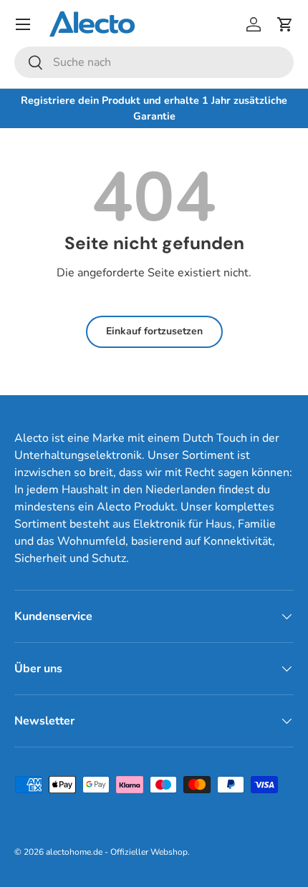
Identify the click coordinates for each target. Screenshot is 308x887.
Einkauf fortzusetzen (154, 331)
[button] (285, 24)
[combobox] (154, 62)
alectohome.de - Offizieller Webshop (117, 852)
